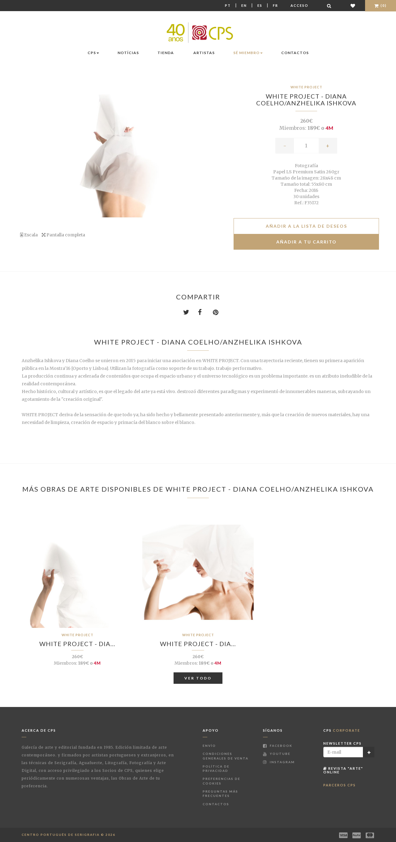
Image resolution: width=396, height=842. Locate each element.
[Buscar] (329, 5)
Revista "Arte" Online (343, 770)
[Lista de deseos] (353, 5)
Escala (30, 235)
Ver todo (198, 678)
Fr (275, 5)
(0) (383, 5)
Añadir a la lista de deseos (306, 226)
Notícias (128, 52)
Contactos (295, 52)
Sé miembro (246, 52)
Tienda (165, 52)
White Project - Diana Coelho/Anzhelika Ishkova (306, 99)
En (244, 5)
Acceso (299, 5)
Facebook (280, 745)
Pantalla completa (65, 235)
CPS (92, 52)
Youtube (280, 753)
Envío (209, 745)
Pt (228, 5)
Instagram (282, 762)
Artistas (204, 52)
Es (259, 5)
